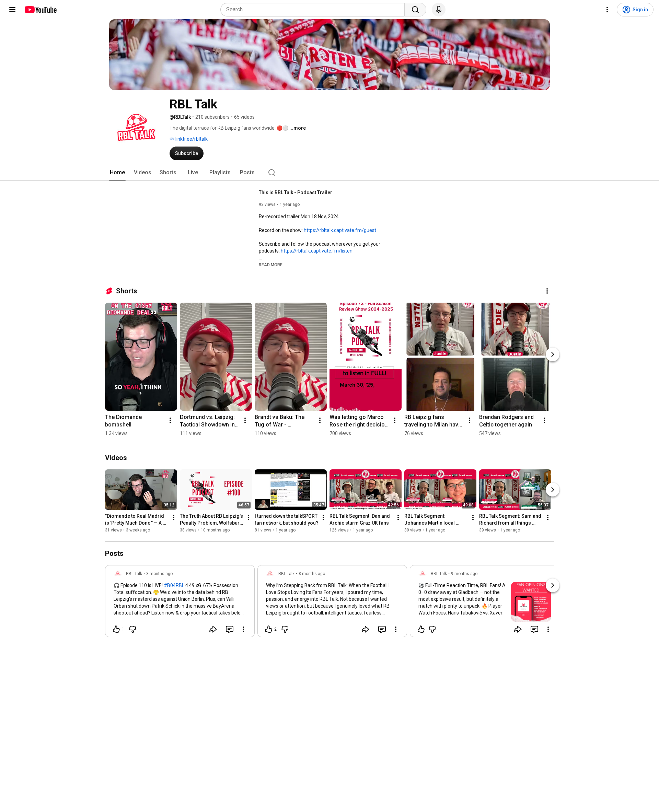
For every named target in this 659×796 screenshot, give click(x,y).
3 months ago (159, 573)
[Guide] (12, 9)
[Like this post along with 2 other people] (268, 629)
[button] (270, 264)
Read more (270, 264)
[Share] (213, 629)
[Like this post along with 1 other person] (116, 629)
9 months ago (464, 573)
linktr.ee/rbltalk (191, 139)
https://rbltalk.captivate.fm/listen (316, 251)
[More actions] (547, 291)
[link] (180, 603)
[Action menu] (243, 629)
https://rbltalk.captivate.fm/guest (340, 230)
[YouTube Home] (40, 9)
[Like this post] (421, 629)
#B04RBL (174, 585)
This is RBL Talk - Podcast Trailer (295, 192)
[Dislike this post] (132, 629)
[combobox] (314, 9)
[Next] (552, 354)
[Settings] (607, 9)
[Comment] (229, 629)
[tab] (117, 172)
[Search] (415, 9)
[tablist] (329, 172)
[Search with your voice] (439, 9)
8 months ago (312, 573)
